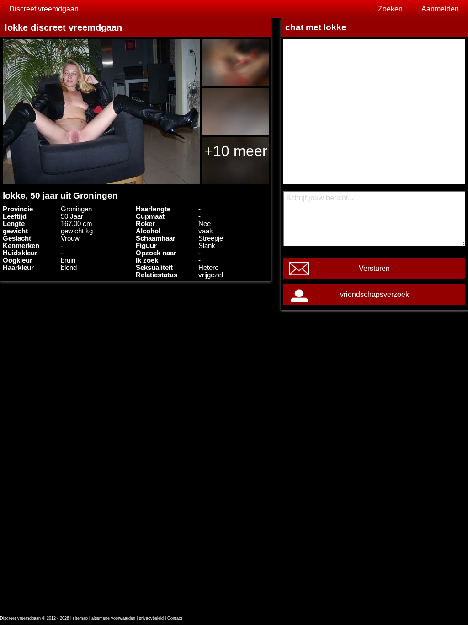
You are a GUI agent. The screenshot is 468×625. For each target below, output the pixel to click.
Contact (174, 618)
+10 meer (235, 151)
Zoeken (390, 9)
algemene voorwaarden (113, 618)
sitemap (80, 618)
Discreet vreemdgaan (44, 9)
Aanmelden (440, 9)
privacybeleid (151, 618)
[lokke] (101, 111)
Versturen (374, 268)
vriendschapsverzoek (374, 294)
